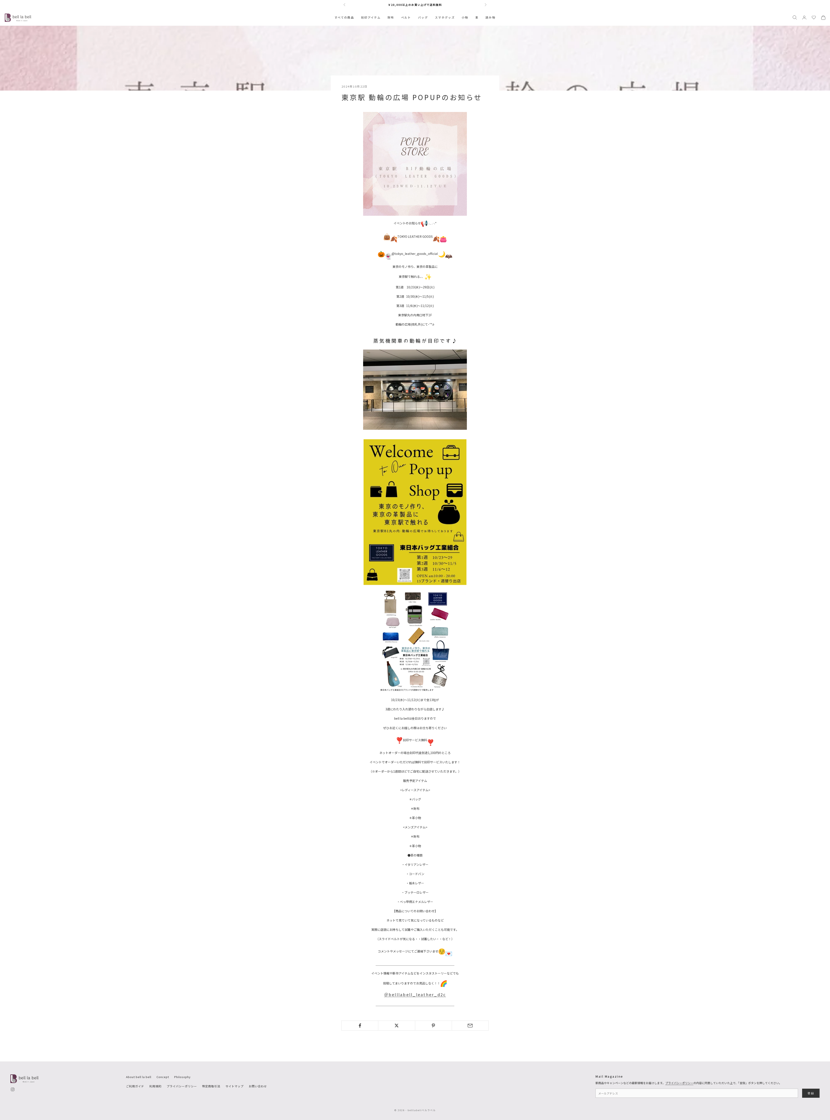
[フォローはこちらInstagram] (12, 1089)
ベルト (406, 17)
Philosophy (182, 1077)
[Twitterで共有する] (396, 1025)
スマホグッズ (445, 17)
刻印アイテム (371, 17)
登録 (811, 1093)
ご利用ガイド (135, 1086)
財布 (391, 17)
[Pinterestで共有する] (433, 1025)
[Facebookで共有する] (360, 1025)
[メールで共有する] (470, 1025)
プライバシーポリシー (182, 1086)
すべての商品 (344, 17)
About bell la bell (138, 1077)
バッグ (423, 17)
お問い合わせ (258, 1086)
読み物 (490, 17)
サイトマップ (234, 1086)
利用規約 (155, 1086)
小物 (465, 17)
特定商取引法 (211, 1086)
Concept (162, 1077)
